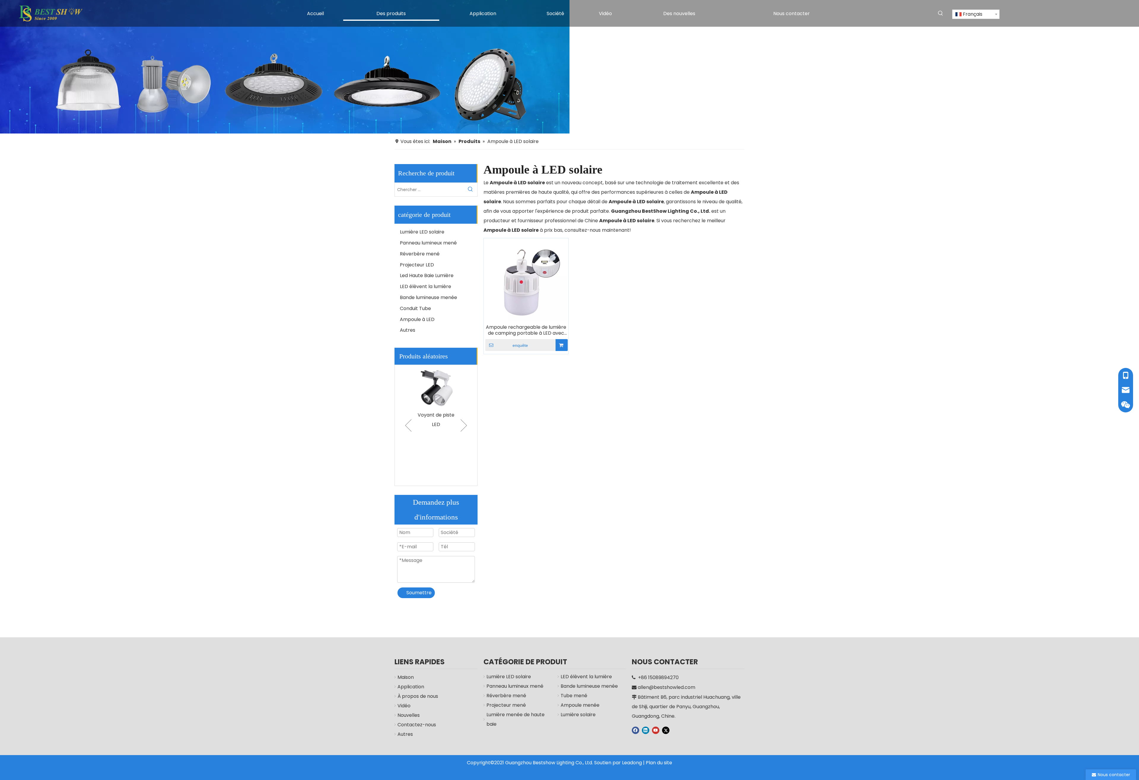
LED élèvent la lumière (425, 286)
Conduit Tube (415, 308)
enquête (520, 345)
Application (410, 686)
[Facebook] (635, 730)
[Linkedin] (645, 730)
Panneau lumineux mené (428, 242)
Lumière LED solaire (422, 231)
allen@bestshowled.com (666, 687)
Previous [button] (408, 425)
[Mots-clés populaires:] (940, 13)
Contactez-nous (416, 724)
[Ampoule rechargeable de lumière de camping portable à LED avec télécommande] (526, 280)
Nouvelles (408, 715)
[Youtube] (655, 730)
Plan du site (659, 762)
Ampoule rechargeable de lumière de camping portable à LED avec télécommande (526, 330)
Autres (407, 330)
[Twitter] (665, 730)
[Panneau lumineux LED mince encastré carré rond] (441, 387)
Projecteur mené (506, 705)
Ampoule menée (580, 705)
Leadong (632, 762)
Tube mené (574, 695)
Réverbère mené (420, 253)
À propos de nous (417, 696)
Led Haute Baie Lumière (427, 275)
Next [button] (464, 425)
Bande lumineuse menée (428, 297)
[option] (441, 406)
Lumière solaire (578, 714)
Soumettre (419, 592)
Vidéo (404, 705)
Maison (405, 677)
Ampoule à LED (417, 319)
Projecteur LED (417, 264)
